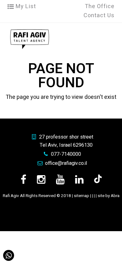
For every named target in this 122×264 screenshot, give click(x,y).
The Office (99, 6)
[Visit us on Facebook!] (23, 179)
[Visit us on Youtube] (60, 179)
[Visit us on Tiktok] (98, 179)
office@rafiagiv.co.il (66, 163)
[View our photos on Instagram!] (41, 179)
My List (25, 6)
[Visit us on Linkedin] (79, 179)
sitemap (81, 196)
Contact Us (99, 15)
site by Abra (108, 196)
